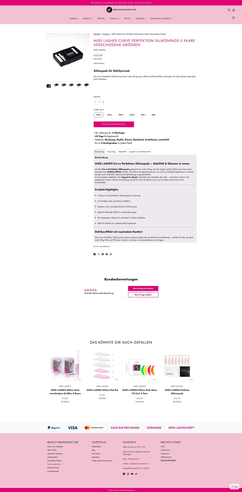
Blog (93, 450)
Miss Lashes (99, 50)
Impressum (165, 454)
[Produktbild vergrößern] (67, 55)
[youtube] (132, 473)
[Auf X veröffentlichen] (99, 254)
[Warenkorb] (234, 18)
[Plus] (103, 102)
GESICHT (87, 18)
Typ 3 (121, 115)
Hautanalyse (96, 447)
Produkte (106, 34)
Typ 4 (109, 115)
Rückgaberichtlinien (54, 461)
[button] (111, 254)
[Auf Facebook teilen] (95, 254)
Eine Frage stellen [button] (143, 294)
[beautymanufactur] (121, 10)
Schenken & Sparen (160, 18)
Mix (153, 115)
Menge (97, 97)
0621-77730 (141, 447)
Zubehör (140, 18)
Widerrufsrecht (166, 457)
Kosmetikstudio (53, 471)
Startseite (97, 34)
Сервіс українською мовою (102, 461)
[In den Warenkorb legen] (79, 380)
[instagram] (128, 473)
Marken (74, 18)
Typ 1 (143, 115)
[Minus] (95, 102)
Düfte (127, 18)
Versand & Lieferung (54, 454)
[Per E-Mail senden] (107, 254)
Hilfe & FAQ (51, 450)
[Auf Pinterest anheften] (103, 254)
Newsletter (96, 457)
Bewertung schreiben (143, 288)
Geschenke (96, 454)
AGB (162, 447)
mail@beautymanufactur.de (139, 464)
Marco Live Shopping (55, 447)
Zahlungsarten (52, 457)
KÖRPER (101, 18)
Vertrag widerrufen (53, 464)
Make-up (114, 18)
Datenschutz (165, 450)
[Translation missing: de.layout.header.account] (233, 10)
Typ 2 (132, 115)
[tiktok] (136, 473)
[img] (229, 10)
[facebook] (124, 473)
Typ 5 (98, 115)
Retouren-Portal (53, 468)
